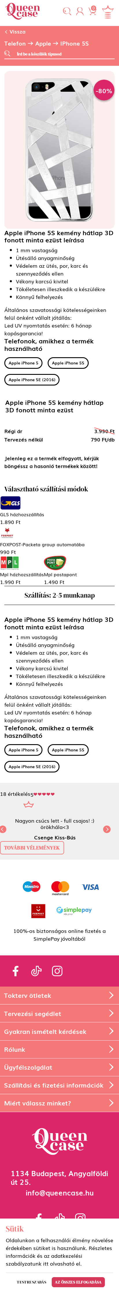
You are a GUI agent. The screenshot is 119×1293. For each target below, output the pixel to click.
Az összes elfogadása (78, 1282)
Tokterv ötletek (27, 995)
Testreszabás (31, 1282)
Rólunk (14, 1049)
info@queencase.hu (60, 1192)
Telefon (15, 43)
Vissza (16, 31)
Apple (43, 43)
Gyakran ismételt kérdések (45, 1031)
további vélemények (32, 847)
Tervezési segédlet (32, 1013)
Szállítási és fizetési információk (53, 1084)
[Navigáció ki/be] (108, 12)
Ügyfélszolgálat (28, 1066)
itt (46, 1263)
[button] (67, 12)
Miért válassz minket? (37, 1102)
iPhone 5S (74, 43)
